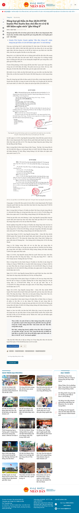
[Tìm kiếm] (71, 4)
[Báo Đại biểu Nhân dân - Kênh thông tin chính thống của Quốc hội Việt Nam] (39, 4)
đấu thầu (11, 351)
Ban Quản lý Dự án (30, 351)
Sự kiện (8, 11)
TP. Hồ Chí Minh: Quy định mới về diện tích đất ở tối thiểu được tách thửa (26, 411)
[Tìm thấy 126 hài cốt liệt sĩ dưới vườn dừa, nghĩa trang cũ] (27, 468)
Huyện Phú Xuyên (19, 351)
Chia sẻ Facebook (13, 346)
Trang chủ (9, 17)
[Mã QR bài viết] (3, 37)
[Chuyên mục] (3, 4)
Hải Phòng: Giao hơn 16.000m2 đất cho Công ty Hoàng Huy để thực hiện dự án (66, 378)
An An (8, 29)
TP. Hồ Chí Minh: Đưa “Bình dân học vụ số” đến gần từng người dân (44, 410)
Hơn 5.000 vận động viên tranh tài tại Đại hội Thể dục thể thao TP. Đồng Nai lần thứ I (10, 456)
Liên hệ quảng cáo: (61, 499)
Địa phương (17, 17)
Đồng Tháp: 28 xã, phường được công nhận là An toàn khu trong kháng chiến (67, 387)
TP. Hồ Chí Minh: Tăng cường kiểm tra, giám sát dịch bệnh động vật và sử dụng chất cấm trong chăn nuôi (26, 433)
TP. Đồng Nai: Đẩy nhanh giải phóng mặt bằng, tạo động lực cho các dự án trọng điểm (66, 403)
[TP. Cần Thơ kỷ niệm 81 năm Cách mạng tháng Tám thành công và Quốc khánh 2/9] (44, 446)
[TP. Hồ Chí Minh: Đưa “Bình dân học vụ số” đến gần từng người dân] (44, 402)
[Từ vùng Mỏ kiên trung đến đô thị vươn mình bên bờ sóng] (27, 380)
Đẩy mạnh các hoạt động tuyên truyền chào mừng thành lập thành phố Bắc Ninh (9, 477)
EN (75, 4)
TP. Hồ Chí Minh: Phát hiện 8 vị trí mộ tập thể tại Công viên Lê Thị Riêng (26, 456)
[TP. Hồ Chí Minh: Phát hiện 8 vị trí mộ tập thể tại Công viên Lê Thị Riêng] (27, 446)
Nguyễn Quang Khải (40, 351)
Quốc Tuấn (13, 29)
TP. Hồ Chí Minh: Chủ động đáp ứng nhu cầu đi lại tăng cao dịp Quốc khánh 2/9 (9, 411)
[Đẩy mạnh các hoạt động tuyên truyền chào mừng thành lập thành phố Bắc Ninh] (10, 468)
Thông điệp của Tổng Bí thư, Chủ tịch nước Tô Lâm (27, 11)
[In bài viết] (3, 34)
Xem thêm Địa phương (12, 373)
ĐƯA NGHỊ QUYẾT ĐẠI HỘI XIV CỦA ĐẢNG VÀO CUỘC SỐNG (59, 11)
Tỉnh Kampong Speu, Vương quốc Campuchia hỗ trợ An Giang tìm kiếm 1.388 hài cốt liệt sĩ (10, 432)
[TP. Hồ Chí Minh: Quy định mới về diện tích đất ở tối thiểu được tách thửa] (27, 402)
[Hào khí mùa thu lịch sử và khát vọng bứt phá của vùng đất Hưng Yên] (44, 380)
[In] (21, 346)
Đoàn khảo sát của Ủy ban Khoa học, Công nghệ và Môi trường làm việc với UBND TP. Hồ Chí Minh (44, 478)
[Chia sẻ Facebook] (3, 28)
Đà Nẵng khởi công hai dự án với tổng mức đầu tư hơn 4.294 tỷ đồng (66, 394)
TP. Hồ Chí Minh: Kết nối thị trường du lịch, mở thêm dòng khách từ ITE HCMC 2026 (10, 389)
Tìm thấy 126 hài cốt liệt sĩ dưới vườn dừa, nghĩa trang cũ (27, 476)
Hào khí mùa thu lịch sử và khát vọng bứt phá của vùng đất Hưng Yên (44, 388)
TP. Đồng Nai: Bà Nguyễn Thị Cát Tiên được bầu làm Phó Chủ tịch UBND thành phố (66, 412)
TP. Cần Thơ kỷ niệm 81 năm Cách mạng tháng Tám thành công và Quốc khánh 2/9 (44, 456)
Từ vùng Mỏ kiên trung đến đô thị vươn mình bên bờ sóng (26, 388)
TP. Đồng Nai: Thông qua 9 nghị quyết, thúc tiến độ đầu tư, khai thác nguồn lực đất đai (44, 432)
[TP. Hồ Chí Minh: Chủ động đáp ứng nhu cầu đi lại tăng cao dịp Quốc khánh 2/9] (10, 402)
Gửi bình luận (12, 362)
